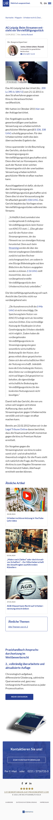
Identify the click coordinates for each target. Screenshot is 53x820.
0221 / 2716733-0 (38, 771)
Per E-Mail (11, 771)
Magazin (18, 17)
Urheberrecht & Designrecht (35, 17)
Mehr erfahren (19, 697)
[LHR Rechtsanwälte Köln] (6, 3)
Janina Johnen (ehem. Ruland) (32, 47)
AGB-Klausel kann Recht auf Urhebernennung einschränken (25, 607)
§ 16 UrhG (32, 271)
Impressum (44, 802)
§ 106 (38, 129)
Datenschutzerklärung (26, 802)
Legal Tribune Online (16, 429)
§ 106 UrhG (32, 199)
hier (38, 108)
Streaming (14, 247)
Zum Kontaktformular (26, 760)
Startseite (9, 17)
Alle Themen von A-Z (18, 626)
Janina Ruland (27, 34)
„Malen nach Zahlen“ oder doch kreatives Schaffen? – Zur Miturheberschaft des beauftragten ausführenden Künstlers (25, 563)
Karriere (9, 802)
